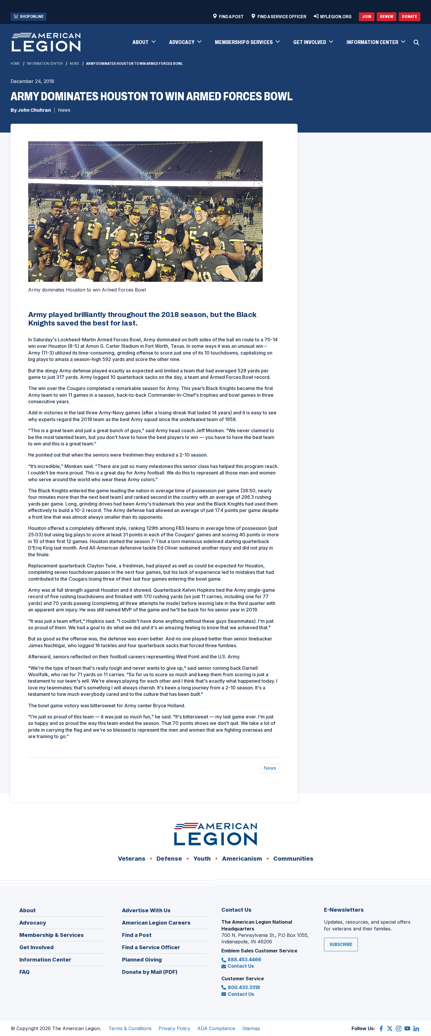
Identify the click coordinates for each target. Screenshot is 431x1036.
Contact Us (241, 966)
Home (15, 64)
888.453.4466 (244, 959)
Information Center (45, 64)
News (74, 64)
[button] (144, 42)
